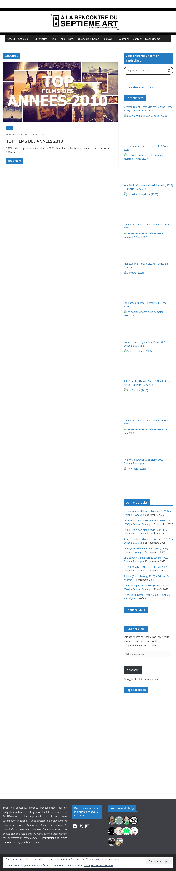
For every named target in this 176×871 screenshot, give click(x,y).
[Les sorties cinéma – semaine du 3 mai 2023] (146, 323)
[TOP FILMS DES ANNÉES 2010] (60, 92)
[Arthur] (119, 830)
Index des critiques (138, 87)
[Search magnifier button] (169, 70)
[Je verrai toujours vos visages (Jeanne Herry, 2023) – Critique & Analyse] (146, 127)
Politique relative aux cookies (98, 865)
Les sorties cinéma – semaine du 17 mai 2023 (146, 147)
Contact (137, 38)
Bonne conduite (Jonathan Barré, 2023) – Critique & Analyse (146, 343)
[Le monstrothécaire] (134, 830)
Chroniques (41, 38)
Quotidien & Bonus (88, 38)
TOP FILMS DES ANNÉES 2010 (34, 141)
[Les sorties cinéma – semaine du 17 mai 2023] (146, 166)
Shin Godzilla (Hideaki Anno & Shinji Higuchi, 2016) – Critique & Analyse (148, 383)
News (71, 38)
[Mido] (126, 820)
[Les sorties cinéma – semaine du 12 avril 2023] (146, 244)
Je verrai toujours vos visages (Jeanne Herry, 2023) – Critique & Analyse (148, 108)
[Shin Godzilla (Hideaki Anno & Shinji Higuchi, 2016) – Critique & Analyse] (146, 401)
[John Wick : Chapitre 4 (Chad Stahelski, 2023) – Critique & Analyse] (146, 205)
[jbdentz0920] (126, 830)
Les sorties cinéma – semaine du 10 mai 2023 (146, 422)
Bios (53, 38)
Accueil (11, 38)
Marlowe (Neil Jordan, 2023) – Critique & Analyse (146, 265)
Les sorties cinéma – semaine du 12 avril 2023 (146, 226)
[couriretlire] (119, 841)
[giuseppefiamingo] (112, 820)
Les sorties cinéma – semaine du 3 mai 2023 (145, 304)
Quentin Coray (38, 134)
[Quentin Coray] (134, 820)
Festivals (107, 38)
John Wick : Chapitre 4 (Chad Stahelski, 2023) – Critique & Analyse (148, 187)
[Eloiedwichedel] (112, 841)
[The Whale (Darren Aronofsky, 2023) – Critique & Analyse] (146, 480)
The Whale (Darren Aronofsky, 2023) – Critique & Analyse (145, 461)
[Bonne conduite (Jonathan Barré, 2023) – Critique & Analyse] (146, 362)
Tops (62, 38)
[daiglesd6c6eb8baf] (119, 820)
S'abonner (132, 670)
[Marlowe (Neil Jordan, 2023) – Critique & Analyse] (146, 284)
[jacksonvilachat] (112, 830)
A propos (124, 38)
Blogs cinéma (152, 38)
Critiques (23, 38)
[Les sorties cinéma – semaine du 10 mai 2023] (146, 440)
